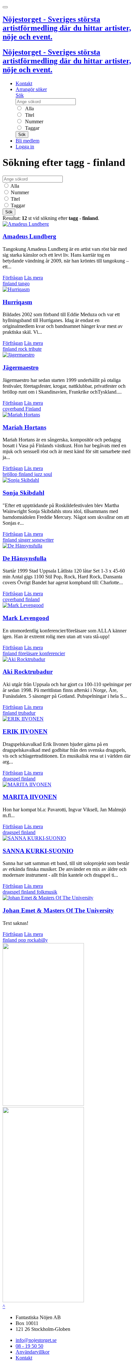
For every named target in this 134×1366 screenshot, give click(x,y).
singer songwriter (36, 540)
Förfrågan (13, 277)
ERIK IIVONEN (25, 731)
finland (10, 283)
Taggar (31, 128)
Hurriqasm (17, 302)
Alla (29, 108)
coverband (14, 409)
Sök (20, 95)
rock (23, 349)
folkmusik (47, 892)
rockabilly (37, 940)
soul (48, 474)
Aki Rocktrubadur (28, 671)
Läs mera (33, 277)
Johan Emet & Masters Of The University (58, 910)
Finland (33, 409)
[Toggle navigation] (5, 7)
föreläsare (28, 653)
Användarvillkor (32, 1352)
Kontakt (24, 83)
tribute (35, 349)
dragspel (12, 778)
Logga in (25, 146)
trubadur (26, 713)
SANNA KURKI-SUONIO (38, 850)
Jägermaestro (21, 367)
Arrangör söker (31, 89)
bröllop (11, 474)
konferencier (52, 653)
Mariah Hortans (24, 427)
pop (22, 940)
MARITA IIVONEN (30, 796)
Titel (29, 115)
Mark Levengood (26, 618)
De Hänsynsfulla (25, 558)
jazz (39, 474)
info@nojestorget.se (36, 1340)
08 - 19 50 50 (29, 1346)
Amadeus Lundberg (29, 236)
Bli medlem (27, 140)
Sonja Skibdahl (23, 492)
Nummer (33, 121)
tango (24, 283)
